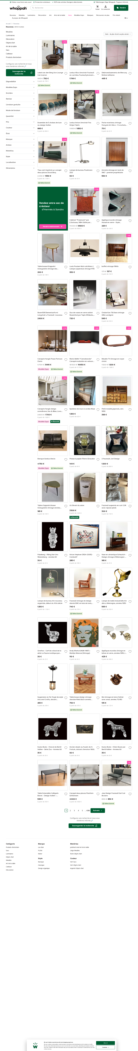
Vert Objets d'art (75, 865)
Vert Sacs (73, 862)
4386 (88, 810)
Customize (104, 1047)
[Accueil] (18, 8)
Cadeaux (9, 867)
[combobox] (62, 8)
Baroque (41, 862)
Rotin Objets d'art (76, 854)
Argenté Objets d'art (77, 868)
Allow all (106, 1043)
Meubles (9, 860)
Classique (41, 865)
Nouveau (16, 24)
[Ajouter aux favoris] (66, 73)
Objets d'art (10, 857)
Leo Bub (41, 847)
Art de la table (10, 863)
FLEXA (40, 850)
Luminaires (9, 854)
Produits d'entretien (12, 847)
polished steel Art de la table (79, 847)
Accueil (8, 24)
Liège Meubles (75, 850)
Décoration (9, 870)
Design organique (44, 868)
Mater (40, 854)
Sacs (7, 850)
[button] (106, 2)
